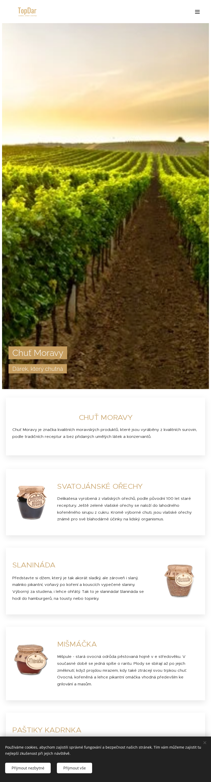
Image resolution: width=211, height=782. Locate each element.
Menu (197, 11)
